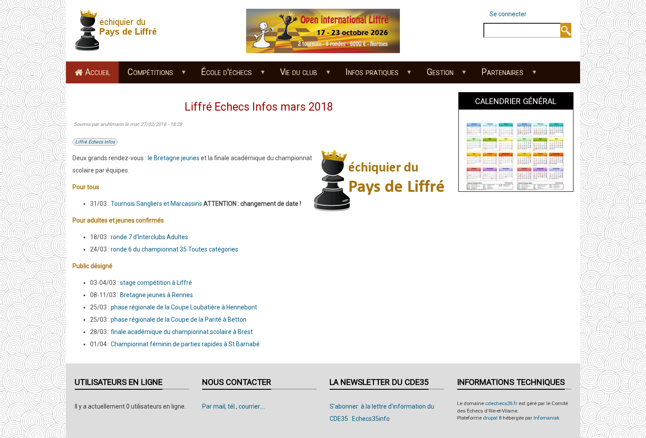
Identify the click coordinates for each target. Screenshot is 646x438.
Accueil (97, 72)
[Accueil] (119, 30)
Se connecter (508, 14)
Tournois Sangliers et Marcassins (156, 203)
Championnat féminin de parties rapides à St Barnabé (185, 344)
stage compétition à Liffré (156, 282)
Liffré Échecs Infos (95, 142)
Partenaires (498, 75)
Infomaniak (546, 418)
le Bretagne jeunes (174, 158)
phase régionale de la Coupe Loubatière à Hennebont (184, 307)
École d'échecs (222, 75)
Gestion (436, 75)
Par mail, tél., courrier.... (233, 406)
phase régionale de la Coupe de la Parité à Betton (179, 319)
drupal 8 (492, 418)
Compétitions (146, 75)
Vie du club (295, 75)
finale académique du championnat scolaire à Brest (182, 331)
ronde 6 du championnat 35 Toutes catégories (174, 249)
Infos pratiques (368, 75)
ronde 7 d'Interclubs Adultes (149, 237)
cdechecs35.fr (501, 403)
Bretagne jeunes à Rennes (156, 294)
